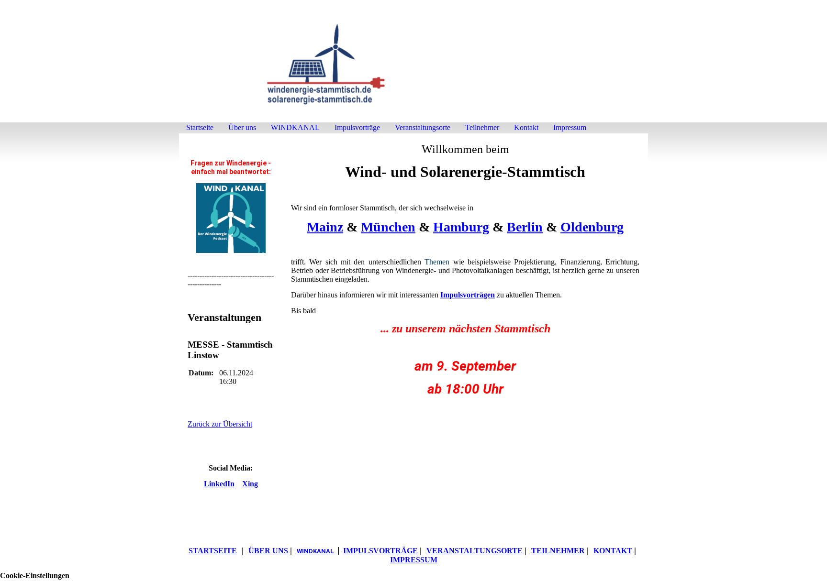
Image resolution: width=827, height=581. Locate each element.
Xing (250, 484)
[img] (413, 66)
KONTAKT (612, 551)
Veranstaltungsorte (422, 127)
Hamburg (461, 226)
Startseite (199, 127)
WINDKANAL (295, 127)
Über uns (242, 127)
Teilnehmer (482, 127)
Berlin (525, 226)
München (388, 226)
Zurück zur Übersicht (220, 424)
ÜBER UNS (268, 551)
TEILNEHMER (558, 551)
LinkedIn (219, 484)
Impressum (569, 127)
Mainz (325, 226)
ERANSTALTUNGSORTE (474, 551)
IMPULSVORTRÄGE (380, 551)
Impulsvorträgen (467, 295)
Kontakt (526, 127)
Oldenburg (592, 226)
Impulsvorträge (357, 127)
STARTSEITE (213, 551)
